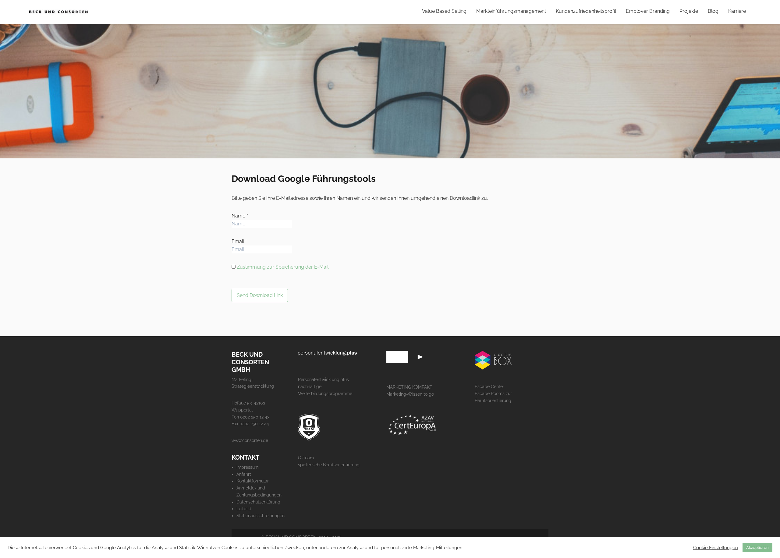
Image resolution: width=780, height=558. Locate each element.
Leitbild (243, 508)
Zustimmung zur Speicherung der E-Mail (282, 267)
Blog (713, 11)
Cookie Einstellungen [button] (715, 547)
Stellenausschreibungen (260, 515)
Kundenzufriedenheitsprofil (586, 11)
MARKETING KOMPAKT (409, 387)
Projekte (688, 11)
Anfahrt (243, 474)
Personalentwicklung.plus (323, 379)
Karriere (737, 11)
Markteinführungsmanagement (511, 11)
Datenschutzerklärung (258, 502)
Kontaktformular (252, 481)
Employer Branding (648, 11)
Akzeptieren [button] (757, 547)
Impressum (247, 467)
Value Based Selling (444, 11)
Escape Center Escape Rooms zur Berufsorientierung (493, 393)
